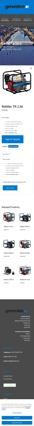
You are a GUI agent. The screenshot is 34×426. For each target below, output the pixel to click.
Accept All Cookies (17, 423)
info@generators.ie (13, 361)
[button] (31, 68)
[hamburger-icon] (2, 26)
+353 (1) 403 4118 (16, 352)
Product (10, 46)
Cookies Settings (10, 385)
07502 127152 (12, 357)
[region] (17, 412)
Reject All (17, 418)
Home (3, 46)
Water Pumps (13, 146)
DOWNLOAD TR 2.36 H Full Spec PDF (14, 182)
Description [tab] (6, 154)
